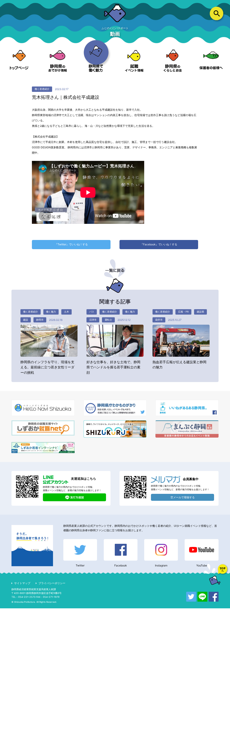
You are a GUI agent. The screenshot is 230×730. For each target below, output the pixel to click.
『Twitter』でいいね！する (71, 244)
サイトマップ (22, 583)
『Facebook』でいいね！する (158, 244)
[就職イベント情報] (134, 60)
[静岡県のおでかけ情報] (57, 60)
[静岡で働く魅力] (96, 60)
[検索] (216, 13)
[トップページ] (19, 60)
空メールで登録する (182, 497)
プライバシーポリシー (51, 583)
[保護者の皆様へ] (211, 60)
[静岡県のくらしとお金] (172, 60)
